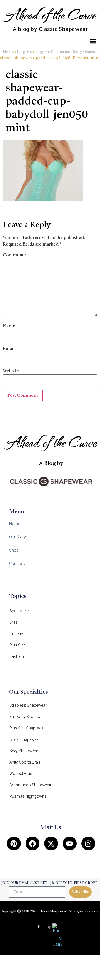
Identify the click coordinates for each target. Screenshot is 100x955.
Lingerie (24, 52)
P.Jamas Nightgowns (28, 796)
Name (9, 326)
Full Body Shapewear (27, 716)
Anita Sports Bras (24, 762)
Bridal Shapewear (24, 739)
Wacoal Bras (20, 773)
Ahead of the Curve (50, 14)
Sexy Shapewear (23, 751)
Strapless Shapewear (28, 705)
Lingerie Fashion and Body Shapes (65, 52)
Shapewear (19, 611)
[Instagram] (88, 843)
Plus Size (17, 645)
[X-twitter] (51, 843)
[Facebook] (32, 843)
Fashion (16, 656)
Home (8, 52)
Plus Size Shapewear (27, 728)
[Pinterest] (14, 843)
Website (11, 371)
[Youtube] (70, 843)
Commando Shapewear (30, 785)
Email (8, 349)
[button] (93, 41)
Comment (15, 255)
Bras (13, 622)
